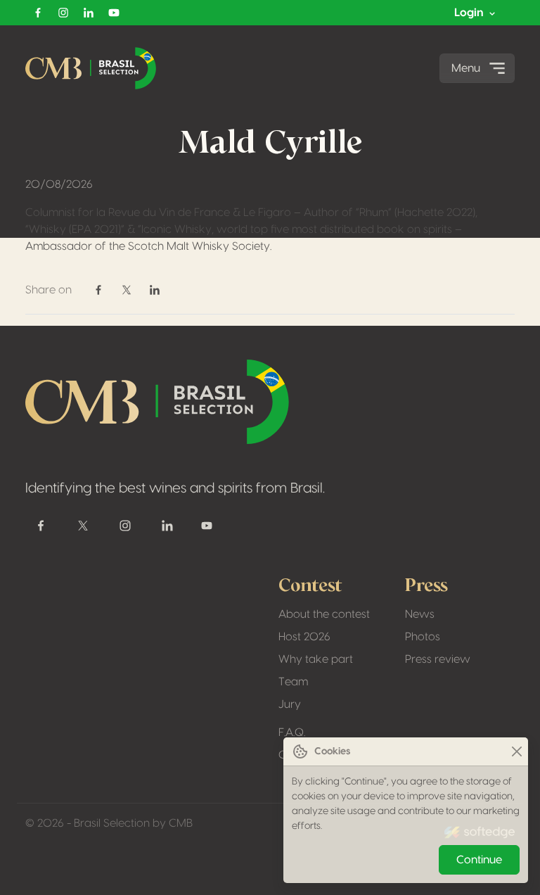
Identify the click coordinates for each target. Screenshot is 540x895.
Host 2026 (304, 636)
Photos (422, 636)
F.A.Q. (291, 732)
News (420, 614)
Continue (479, 859)
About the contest (324, 614)
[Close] (516, 751)
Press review (437, 659)
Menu (465, 68)
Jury (289, 704)
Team (293, 681)
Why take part (315, 659)
